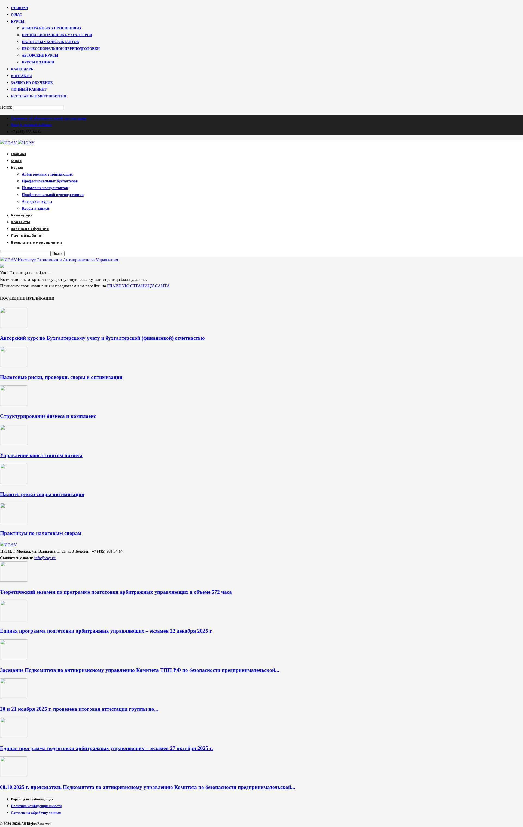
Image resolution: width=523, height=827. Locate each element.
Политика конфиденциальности (36, 806)
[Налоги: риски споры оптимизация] (13, 482)
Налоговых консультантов (50, 42)
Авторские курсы (40, 55)
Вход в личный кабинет (31, 125)
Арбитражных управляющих (51, 28)
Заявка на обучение (32, 83)
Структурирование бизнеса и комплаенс (48, 416)
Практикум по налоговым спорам (40, 533)
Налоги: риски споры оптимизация (42, 494)
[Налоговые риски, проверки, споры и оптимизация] (13, 365)
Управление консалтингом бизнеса (41, 455)
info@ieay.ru (45, 558)
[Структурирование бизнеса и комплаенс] (13, 404)
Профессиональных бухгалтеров (57, 35)
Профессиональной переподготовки (61, 49)
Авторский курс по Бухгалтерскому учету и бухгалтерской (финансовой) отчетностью (102, 338)
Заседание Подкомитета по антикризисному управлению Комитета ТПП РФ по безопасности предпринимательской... (139, 670)
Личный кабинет (29, 89)
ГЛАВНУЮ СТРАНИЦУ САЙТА (138, 286)
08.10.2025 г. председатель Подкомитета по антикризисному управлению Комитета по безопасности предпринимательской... (147, 787)
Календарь (22, 69)
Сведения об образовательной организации (48, 118)
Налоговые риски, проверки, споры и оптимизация (61, 377)
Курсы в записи (38, 62)
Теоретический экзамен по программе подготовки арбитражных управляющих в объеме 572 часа (116, 592)
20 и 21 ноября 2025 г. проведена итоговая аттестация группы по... (79, 709)
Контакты (21, 76)
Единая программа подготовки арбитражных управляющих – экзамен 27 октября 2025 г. (106, 748)
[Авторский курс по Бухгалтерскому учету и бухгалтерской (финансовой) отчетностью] (13, 326)
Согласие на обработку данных (36, 813)
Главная (19, 8)
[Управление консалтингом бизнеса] (13, 443)
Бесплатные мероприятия (38, 96)
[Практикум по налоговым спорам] (13, 521)
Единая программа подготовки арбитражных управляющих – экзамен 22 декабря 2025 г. (106, 631)
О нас (16, 15)
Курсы (17, 21)
